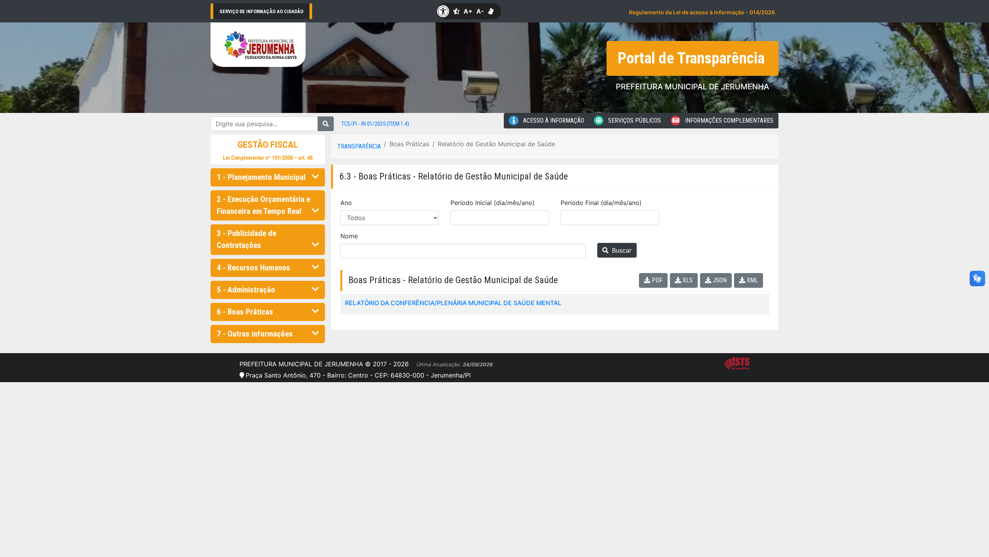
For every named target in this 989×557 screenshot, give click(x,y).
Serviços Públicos (634, 120)
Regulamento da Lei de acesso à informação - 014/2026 (702, 12)
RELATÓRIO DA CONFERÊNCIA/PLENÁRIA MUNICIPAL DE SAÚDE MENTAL (453, 303)
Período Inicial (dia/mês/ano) (492, 203)
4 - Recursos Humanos (253, 267)
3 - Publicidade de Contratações (246, 239)
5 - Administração (246, 289)
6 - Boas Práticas (245, 311)
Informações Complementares (728, 120)
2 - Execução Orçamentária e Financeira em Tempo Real (263, 205)
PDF (656, 280)
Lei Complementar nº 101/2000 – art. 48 (268, 158)
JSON (719, 280)
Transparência (359, 146)
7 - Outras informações (255, 333)
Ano (346, 203)
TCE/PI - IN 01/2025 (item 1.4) (375, 123)
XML (751, 280)
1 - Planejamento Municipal (261, 177)
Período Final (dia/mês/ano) (601, 203)
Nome (349, 236)
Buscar (621, 250)
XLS (687, 280)
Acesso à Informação (553, 120)
